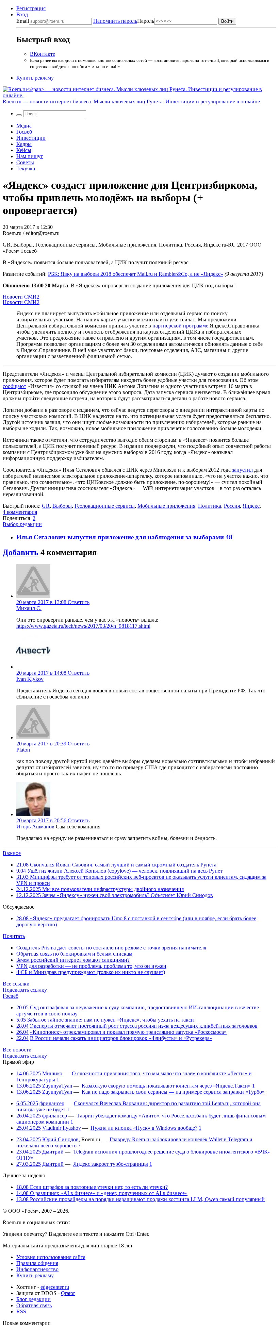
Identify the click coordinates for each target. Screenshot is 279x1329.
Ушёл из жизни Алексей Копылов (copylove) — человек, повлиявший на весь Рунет (119, 871)
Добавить (20, 552)
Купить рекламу (35, 78)
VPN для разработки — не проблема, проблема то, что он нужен (91, 966)
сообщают (14, 386)
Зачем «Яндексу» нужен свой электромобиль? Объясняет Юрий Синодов (114, 895)
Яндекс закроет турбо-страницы (110, 1164)
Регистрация (31, 8)
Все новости (17, 1050)
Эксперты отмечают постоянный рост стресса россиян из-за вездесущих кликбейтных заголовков (144, 1026)
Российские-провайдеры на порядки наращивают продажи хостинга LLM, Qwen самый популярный (140, 1199)
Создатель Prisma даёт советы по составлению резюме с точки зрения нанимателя (111, 948)
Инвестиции (31, 138)
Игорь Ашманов (35, 826)
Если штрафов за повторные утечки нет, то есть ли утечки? (92, 1187)
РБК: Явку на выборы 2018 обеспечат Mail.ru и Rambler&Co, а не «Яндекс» (135, 274)
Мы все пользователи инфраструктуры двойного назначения (100, 889)
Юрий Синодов (60, 1139)
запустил (242, 470)
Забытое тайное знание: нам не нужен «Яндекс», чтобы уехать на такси (110, 1020)
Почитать (14, 936)
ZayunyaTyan (57, 1086)
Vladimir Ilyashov (61, 1128)
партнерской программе (180, 326)
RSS (21, 1311)
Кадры (24, 144)
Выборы (62, 506)
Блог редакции (33, 1299)
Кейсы (23, 150)
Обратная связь (34, 1305)
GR (46, 506)
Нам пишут (29, 156)
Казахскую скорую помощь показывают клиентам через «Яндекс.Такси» (166, 1086)
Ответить (78, 602)
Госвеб (24, 132)
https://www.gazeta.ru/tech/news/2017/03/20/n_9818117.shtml (83, 626)
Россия (232, 506)
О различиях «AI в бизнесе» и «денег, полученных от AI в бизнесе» (101, 1193)
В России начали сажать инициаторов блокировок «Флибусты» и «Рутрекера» (121, 1038)
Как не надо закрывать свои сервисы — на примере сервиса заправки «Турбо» (173, 1092)
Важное (12, 853)
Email (22, 21)
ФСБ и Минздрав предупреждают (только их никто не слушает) (90, 972)
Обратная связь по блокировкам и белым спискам (74, 954)
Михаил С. (29, 608)
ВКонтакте (42, 54)
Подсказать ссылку (25, 990)
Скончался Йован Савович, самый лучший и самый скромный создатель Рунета (116, 865)
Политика (209, 506)
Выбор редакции (22, 524)
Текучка (25, 168)
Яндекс (251, 506)
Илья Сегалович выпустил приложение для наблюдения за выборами (121, 537)
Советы (25, 162)
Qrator (68, 1293)
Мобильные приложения (166, 506)
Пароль (123, 21)
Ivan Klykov (30, 679)
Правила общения (37, 1263)
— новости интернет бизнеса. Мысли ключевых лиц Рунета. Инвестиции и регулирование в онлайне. (132, 101)
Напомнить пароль (115, 21)
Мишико (52, 1073)
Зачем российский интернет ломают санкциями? (73, 960)
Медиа (24, 126)
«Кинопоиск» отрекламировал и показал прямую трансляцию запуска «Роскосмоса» (128, 1032)
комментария (20, 512)
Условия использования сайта (50, 1257)
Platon (23, 750)
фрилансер (51, 1103)
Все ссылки (16, 984)
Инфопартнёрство (37, 1269)
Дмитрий (53, 1152)
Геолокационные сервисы (105, 506)
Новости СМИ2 (21, 297)
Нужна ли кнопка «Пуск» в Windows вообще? (144, 1128)
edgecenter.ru (54, 1287)
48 (229, 537)
